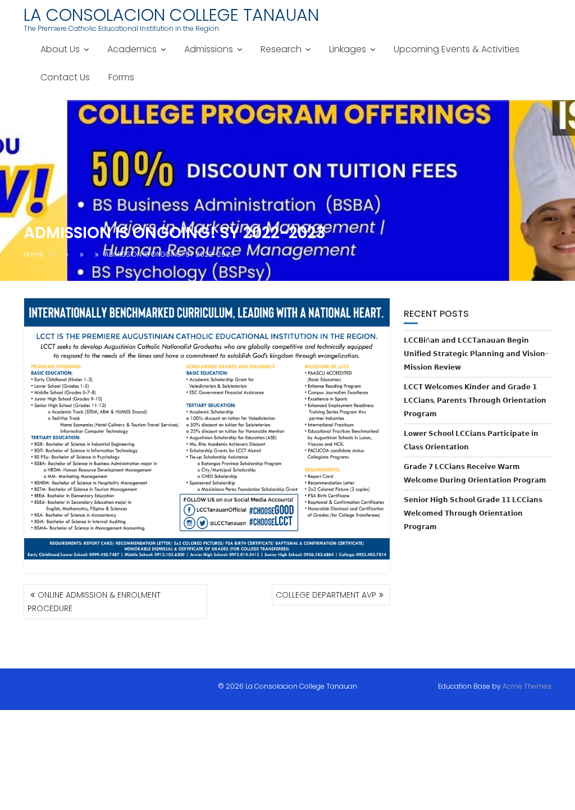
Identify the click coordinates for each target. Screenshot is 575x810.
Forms (121, 77)
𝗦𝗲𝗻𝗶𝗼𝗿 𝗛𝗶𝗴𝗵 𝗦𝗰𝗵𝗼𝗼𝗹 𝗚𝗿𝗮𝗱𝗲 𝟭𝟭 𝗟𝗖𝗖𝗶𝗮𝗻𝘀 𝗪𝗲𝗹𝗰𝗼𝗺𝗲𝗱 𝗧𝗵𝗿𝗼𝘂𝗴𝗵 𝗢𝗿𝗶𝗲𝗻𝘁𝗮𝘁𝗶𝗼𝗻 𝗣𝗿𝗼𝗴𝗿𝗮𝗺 (473, 513)
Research (281, 49)
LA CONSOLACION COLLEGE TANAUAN (171, 15)
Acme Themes (527, 686)
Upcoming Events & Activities (456, 49)
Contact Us (65, 77)
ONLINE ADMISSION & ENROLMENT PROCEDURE (94, 601)
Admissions (208, 49)
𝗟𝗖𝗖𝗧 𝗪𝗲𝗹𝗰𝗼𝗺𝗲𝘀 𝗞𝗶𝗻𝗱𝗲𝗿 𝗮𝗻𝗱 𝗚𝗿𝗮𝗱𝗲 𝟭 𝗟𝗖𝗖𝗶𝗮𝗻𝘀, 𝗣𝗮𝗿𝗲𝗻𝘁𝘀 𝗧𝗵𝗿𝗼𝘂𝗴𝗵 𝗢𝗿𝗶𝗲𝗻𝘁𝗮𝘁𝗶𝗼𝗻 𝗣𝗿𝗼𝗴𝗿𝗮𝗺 (475, 400)
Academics (132, 49)
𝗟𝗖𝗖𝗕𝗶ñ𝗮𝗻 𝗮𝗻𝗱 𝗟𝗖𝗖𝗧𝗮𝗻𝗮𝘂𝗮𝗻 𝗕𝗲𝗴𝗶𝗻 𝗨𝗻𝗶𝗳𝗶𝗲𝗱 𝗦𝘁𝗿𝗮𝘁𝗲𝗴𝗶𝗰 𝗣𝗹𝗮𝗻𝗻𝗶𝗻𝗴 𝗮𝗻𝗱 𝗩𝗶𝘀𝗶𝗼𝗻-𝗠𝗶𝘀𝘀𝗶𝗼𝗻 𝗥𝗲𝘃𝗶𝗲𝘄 (476, 353)
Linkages (347, 49)
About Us (60, 49)
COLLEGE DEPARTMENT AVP (326, 594)
